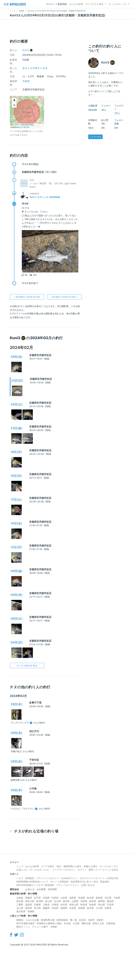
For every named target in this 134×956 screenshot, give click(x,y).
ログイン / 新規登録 (56, 4)
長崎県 (81, 908)
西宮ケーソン (23, 926)
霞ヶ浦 (73, 919)
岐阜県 (92, 901)
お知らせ (30, 889)
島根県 (92, 904)
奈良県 (63, 904)
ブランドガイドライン (67, 885)
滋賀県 (28, 904)
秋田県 (55, 897)
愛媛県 (46, 908)
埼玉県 (108, 897)
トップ (19, 866)
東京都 (19, 901)
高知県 (55, 908)
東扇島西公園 (48, 919)
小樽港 (53, 926)
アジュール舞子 (40, 926)
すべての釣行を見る (27, 665)
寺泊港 (67, 923)
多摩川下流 (35, 702)
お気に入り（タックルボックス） (33, 869)
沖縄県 (30, 911)
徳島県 (28, 908)
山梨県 (75, 901)
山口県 (19, 908)
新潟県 (39, 901)
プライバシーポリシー (47, 878)
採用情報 (52, 889)
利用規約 (29, 878)
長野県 (83, 901)
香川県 (37, 908)
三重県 (19, 904)
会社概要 (41, 889)
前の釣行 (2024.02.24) (27, 296)
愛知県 (110, 901)
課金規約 (104, 881)
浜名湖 (82, 919)
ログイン (82, 869)
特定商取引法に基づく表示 (84, 881)
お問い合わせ (88, 885)
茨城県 (81, 897)
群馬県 (99, 897)
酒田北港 (86, 923)
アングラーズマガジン (64, 869)
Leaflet (15, 124)
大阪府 (46, 904)
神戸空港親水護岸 (25, 923)
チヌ (45, 68)
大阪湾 (91, 919)
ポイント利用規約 (59, 881)
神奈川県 (29, 901)
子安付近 (34, 759)
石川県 (57, 901)
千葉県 (116, 897)
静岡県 (101, 901)
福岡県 (63, 908)
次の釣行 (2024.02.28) (65, 296)
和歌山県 (73, 904)
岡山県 (101, 904)
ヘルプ (19, 878)
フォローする (95, 136)
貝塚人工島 (98, 923)
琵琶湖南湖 (62, 919)
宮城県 (46, 897)
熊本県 (90, 908)
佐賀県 (72, 908)
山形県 (63, 897)
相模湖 (19, 919)
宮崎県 (108, 908)
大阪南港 (110, 923)
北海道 (19, 897)
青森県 (28, 897)
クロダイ (35, 68)
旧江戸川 (34, 731)
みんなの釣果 (76, 4)
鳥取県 (83, 904)
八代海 (33, 788)
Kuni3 (25, 50)
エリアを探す (48, 866)
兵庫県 (55, 904)
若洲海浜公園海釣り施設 (49, 923)
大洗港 (76, 923)
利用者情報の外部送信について (32, 881)
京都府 (26, 81)
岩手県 (37, 897)
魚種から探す (90, 866)
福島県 (72, 897)
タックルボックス (118, 4)
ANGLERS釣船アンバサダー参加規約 (35, 885)
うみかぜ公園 (32, 919)
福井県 (66, 901)
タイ (24, 68)
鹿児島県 (20, 911)
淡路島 (99, 919)
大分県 (99, 908)
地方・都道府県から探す (69, 866)
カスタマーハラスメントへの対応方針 (99, 878)
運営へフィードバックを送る (103, 869)
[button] (14, 100)
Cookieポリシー (69, 878)
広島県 (110, 904)
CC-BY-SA (25, 127)
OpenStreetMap (28, 124)
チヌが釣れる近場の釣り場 (36, 831)
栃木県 (90, 897)
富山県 (48, 901)
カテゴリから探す (94, 4)
